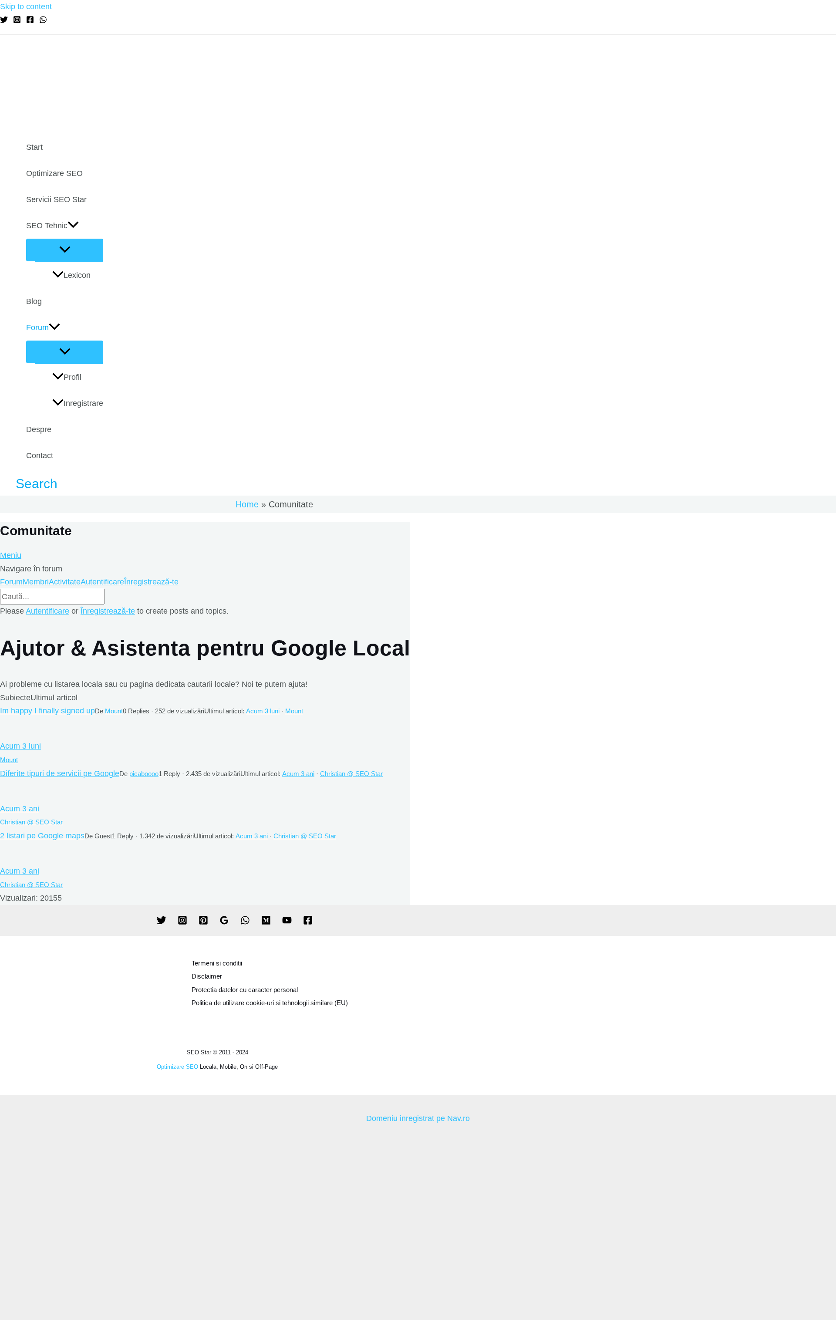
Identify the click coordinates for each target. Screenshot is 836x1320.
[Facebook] (30, 21)
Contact (39, 455)
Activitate (65, 581)
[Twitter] (4, 21)
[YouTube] (287, 922)
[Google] (224, 922)
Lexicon (77, 275)
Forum (37, 327)
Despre (38, 429)
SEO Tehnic (46, 225)
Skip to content (26, 6)
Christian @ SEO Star (351, 773)
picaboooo (143, 773)
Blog (34, 301)
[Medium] (266, 922)
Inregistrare (83, 403)
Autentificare (102, 581)
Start (34, 147)
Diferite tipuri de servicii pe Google (59, 773)
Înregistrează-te (151, 581)
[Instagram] (17, 21)
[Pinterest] (203, 922)
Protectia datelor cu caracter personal (245, 989)
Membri (36, 581)
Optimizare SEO (54, 173)
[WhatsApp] (43, 21)
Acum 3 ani (298, 773)
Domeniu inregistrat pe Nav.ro (418, 1118)
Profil (72, 377)
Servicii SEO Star (56, 199)
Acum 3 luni (263, 711)
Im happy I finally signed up (47, 710)
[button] (73, 226)
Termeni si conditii (217, 963)
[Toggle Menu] (64, 250)
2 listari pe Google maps (42, 835)
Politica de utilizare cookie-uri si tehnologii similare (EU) (270, 1002)
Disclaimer (207, 976)
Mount (114, 711)
